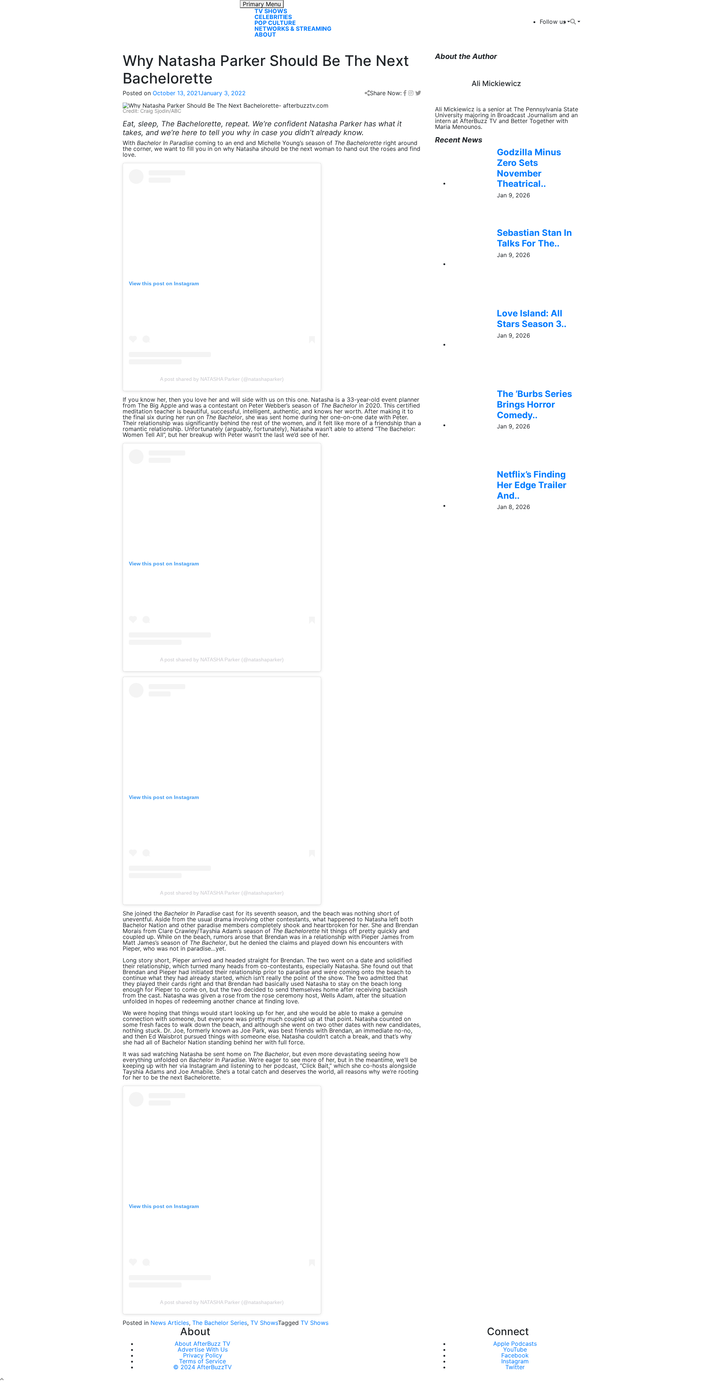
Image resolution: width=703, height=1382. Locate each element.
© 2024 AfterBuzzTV (202, 1367)
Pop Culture (275, 22)
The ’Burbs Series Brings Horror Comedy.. (534, 404)
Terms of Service (202, 1361)
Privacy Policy (202, 1355)
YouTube (515, 1349)
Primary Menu (262, 4)
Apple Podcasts (515, 1343)
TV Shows (270, 11)
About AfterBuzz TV (202, 1343)
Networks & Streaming (292, 28)
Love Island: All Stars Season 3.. (531, 318)
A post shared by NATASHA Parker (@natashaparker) (222, 379)
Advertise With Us (203, 1349)
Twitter (515, 1367)
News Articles (169, 1322)
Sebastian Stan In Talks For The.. (534, 238)
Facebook (515, 1355)
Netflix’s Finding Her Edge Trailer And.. (531, 485)
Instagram (515, 1361)
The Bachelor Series (219, 1322)
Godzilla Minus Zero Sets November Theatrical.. (529, 168)
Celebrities (273, 17)
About (265, 34)
